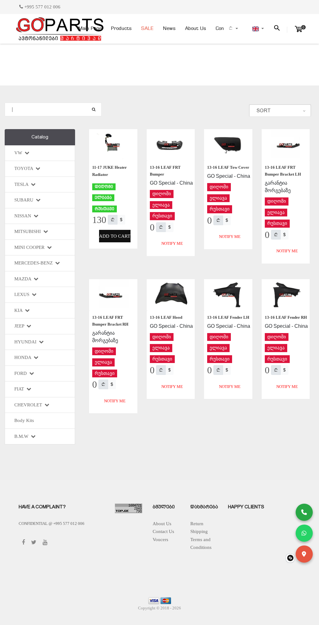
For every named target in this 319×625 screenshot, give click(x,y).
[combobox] (280, 111)
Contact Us (163, 531)
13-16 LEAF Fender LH (228, 317)
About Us (195, 28)
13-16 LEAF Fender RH (286, 317)
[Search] (93, 109)
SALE (147, 28)
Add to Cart (114, 236)
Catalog (39, 137)
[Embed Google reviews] (290, 558)
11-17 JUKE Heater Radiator (109, 171)
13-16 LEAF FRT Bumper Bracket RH (110, 321)
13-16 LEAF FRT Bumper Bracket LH (283, 171)
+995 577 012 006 (41, 6)
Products (121, 28)
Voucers (160, 539)
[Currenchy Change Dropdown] (233, 29)
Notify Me (172, 243)
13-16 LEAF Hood (166, 317)
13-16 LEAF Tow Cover (228, 167)
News (169, 28)
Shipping (199, 531)
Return (196, 523)
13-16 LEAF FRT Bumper (165, 171)
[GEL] (112, 220)
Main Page (90, 28)
